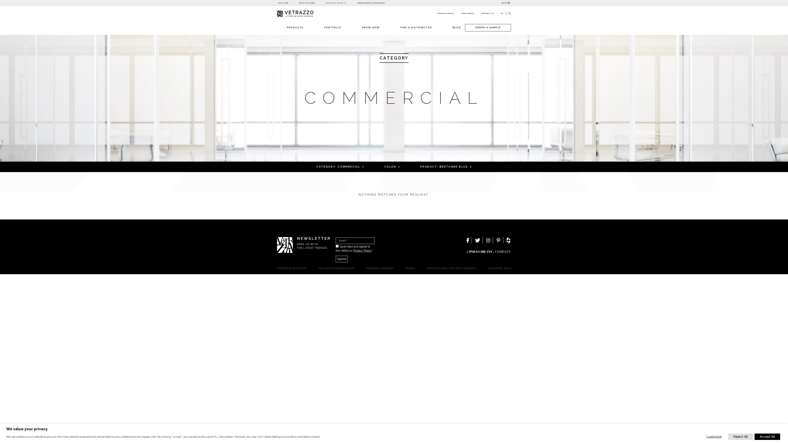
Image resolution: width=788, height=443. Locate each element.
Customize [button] (714, 436)
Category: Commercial (338, 166)
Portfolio (332, 27)
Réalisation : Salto (499, 268)
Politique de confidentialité (336, 268)
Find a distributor (416, 27)
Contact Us (487, 13)
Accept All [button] (767, 436)
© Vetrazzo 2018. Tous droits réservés (451, 268)
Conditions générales (380, 268)
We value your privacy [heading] (27, 429)
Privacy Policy (362, 250)
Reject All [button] (740, 436)
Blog (457, 27)
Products (295, 27)
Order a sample (488, 27)
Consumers (467, 13)
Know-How (371, 27)
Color (390, 166)
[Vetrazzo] (304, 14)
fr (502, 13)
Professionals (445, 13)
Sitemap (410, 268)
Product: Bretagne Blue (444, 166)
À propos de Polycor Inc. (292, 268)
